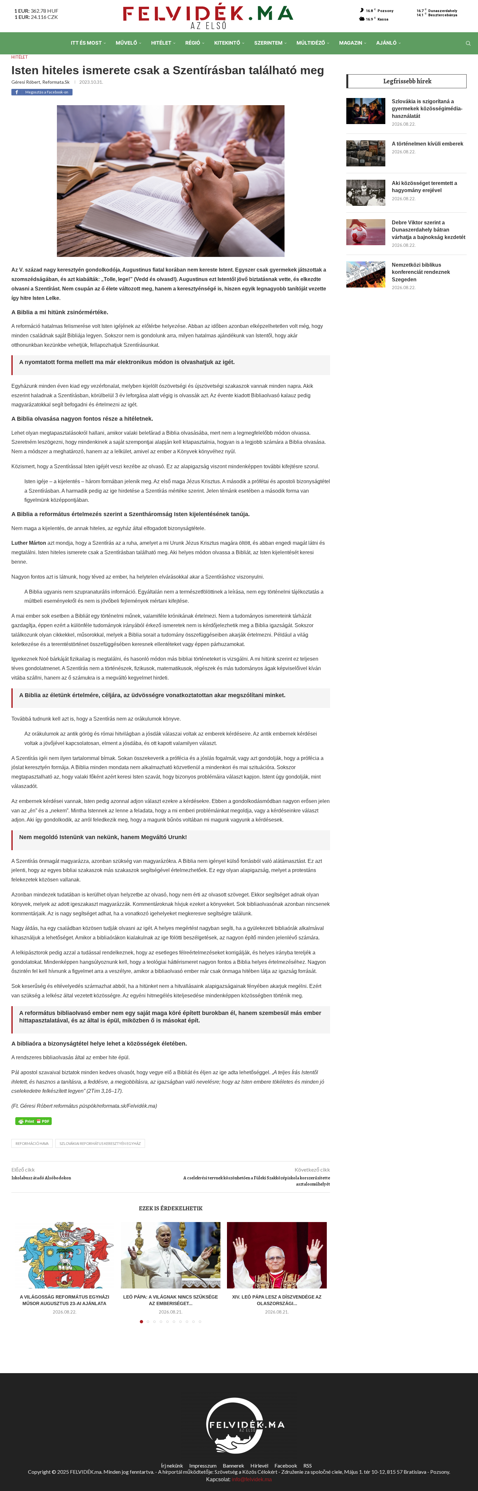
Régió (192, 43)
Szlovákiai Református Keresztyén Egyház (100, 1143)
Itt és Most (86, 43)
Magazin (350, 43)
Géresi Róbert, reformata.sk (40, 82)
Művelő (126, 43)
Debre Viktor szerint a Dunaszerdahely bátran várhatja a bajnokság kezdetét (428, 230)
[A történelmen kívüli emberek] (365, 153)
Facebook (285, 1465)
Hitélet (161, 43)
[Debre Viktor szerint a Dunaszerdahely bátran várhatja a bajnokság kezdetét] (365, 232)
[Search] (468, 43)
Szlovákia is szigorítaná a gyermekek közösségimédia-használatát (427, 109)
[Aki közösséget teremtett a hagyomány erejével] (365, 193)
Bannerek (233, 1465)
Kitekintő (227, 43)
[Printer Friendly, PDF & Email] (33, 1121)
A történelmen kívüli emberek (427, 144)
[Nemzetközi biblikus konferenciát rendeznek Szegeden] (365, 274)
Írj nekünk (172, 1465)
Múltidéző (311, 43)
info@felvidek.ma (252, 1479)
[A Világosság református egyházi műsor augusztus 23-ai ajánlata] (64, 1255)
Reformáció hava (32, 1143)
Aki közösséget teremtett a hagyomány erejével (424, 186)
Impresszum (203, 1465)
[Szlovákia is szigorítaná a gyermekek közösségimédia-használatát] (365, 111)
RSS (307, 1465)
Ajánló (386, 43)
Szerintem (268, 43)
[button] (23, 1276)
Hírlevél (259, 1465)
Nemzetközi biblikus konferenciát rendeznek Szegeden (421, 272)
